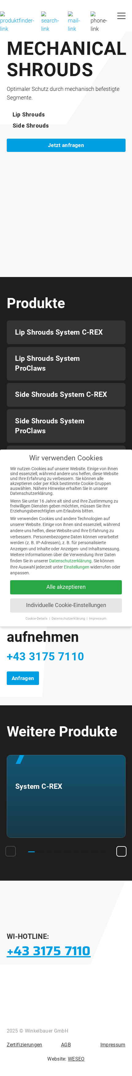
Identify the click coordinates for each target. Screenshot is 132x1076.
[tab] (31, 851)
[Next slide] (121, 851)
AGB (66, 1045)
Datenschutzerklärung (70, 560)
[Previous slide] (11, 851)
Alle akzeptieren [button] (66, 587)
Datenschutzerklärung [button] (69, 619)
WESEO (76, 1059)
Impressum (112, 1045)
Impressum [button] (98, 619)
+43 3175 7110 (45, 656)
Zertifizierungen (24, 1045)
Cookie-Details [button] (37, 619)
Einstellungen (76, 566)
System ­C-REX (38, 786)
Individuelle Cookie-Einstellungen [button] (66, 605)
